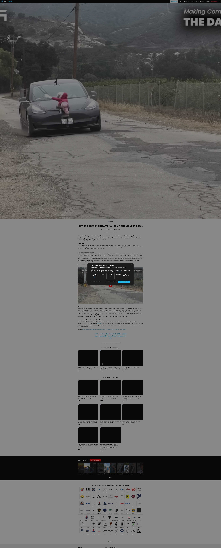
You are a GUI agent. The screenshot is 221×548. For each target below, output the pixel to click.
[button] (96, 282)
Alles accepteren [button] (124, 281)
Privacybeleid (118, 271)
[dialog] (110, 274)
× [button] (131, 264)
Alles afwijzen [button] (111, 281)
